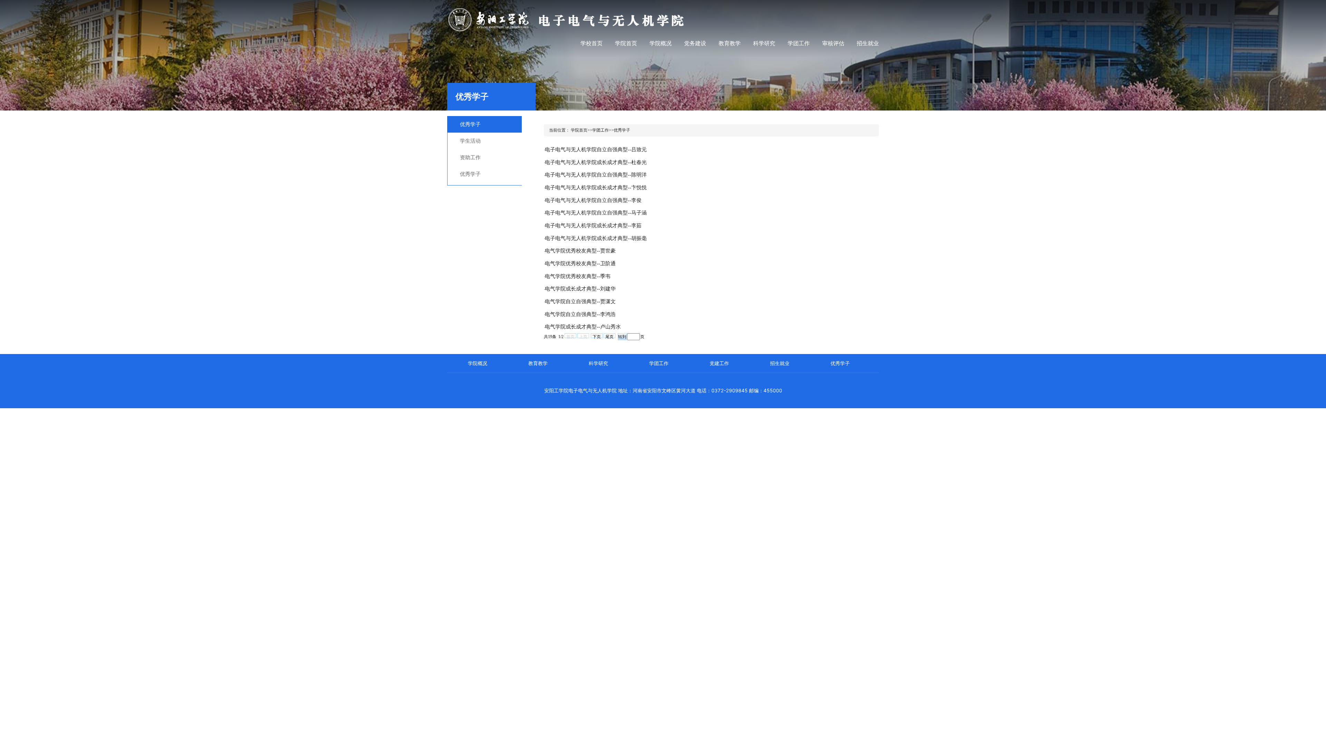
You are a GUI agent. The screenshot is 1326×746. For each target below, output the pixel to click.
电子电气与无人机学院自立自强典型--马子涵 (596, 213)
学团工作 (799, 43)
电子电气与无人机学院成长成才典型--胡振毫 (596, 238)
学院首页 (626, 43)
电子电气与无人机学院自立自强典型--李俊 (593, 200)
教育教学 (730, 43)
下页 (597, 336)
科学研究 (764, 43)
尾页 (609, 336)
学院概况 (661, 43)
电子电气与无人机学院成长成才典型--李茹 (593, 225)
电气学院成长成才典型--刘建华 (580, 288)
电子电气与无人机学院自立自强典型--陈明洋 (596, 175)
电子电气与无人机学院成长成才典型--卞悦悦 (596, 187)
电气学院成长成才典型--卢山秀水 (583, 326)
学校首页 (591, 43)
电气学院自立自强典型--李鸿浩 (580, 314)
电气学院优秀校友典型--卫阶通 (580, 263)
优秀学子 (840, 363)
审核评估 (833, 43)
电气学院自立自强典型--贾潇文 (580, 301)
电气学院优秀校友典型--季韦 (578, 276)
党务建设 (695, 43)
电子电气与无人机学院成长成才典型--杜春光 (596, 162)
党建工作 (719, 363)
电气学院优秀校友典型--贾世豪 (580, 251)
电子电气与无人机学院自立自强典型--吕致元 (596, 149)
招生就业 (868, 43)
